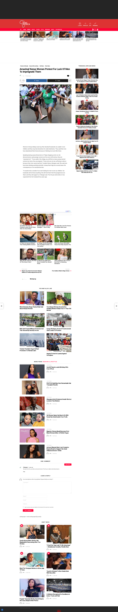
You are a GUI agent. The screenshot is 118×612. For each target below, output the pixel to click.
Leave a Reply (67, 464)
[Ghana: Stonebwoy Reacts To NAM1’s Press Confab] (87, 105)
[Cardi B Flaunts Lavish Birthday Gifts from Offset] (32, 371)
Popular (85, 25)
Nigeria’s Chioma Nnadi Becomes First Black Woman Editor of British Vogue (58, 432)
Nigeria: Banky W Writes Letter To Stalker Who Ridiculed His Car (86, 171)
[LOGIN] (97, 29)
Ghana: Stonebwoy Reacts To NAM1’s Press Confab (87, 112)
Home (24, 29)
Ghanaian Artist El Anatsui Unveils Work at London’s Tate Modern (59, 400)
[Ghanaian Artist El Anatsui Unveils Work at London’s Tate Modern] (32, 404)
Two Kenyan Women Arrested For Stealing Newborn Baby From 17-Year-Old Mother (59, 308)
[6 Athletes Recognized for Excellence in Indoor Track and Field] (91, 34)
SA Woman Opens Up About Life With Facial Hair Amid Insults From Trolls (57, 416)
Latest (80, 25)
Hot (90, 25)
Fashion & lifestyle (50, 361)
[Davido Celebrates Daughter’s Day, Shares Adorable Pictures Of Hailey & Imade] (87, 120)
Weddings (47, 29)
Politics (64, 351)
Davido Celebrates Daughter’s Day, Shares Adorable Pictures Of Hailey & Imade (87, 127)
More (52, 29)
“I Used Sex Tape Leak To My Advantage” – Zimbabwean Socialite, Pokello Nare (38, 39)
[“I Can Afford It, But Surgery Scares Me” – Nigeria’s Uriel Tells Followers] (87, 150)
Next (97, 37)
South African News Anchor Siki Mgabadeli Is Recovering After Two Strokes (25, 39)
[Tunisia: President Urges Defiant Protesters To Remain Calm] (32, 340)
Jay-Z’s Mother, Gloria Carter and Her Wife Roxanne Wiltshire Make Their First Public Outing (87, 96)
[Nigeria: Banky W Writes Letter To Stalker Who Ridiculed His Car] (87, 164)
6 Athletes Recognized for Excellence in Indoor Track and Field (91, 39)
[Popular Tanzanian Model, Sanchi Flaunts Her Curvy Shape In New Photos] (78, 34)
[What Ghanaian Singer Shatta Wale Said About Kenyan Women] (32, 298)
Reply (24, 471)
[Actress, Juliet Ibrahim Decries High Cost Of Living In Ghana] (87, 135)
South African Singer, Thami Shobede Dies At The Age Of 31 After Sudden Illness (87, 80)
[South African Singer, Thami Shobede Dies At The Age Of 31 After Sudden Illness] (87, 73)
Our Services (59, 29)
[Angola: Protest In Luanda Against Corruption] (59, 342)
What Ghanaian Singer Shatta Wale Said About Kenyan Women (31, 307)
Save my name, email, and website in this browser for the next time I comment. (39, 507)
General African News (57, 304)
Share (21, 86)
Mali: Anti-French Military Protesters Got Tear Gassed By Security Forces (32, 329)
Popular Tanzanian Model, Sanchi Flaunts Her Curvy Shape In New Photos (78, 39)
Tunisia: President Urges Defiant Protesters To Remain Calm (29, 349)
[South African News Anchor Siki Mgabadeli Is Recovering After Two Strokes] (26, 34)
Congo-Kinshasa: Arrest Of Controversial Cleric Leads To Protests (59, 329)
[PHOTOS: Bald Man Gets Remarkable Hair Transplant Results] (32, 387)
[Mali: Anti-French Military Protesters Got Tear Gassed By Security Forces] (32, 320)
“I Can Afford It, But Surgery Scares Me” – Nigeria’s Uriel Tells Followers (87, 156)
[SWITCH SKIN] (93, 29)
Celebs (38, 29)
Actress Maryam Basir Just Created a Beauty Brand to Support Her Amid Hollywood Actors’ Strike (58, 448)
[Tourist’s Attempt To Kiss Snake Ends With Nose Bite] (65, 34)
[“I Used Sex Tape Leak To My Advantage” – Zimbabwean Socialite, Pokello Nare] (39, 34)
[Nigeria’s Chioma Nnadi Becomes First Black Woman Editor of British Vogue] (32, 436)
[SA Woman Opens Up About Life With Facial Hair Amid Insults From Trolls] (32, 419)
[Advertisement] (59, 9)
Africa (33, 29)
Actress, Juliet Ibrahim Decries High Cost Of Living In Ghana (87, 141)
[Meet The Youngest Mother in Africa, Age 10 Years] (52, 34)
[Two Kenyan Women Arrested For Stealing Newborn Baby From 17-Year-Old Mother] (59, 298)
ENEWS (28, 29)
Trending (95, 25)
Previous (20, 37)
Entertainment (29, 304)
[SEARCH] (95, 29)
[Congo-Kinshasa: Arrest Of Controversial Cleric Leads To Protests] (59, 320)
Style (42, 29)
